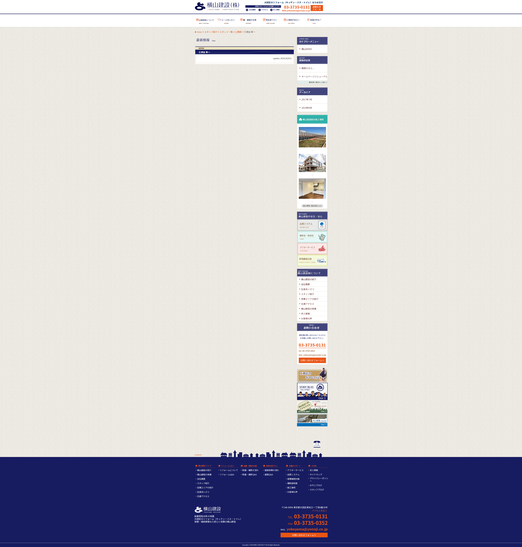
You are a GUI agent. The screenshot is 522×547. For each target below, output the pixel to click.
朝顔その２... (308, 68)
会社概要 (305, 284)
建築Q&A (269, 474)
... (312, 150)
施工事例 (291, 487)
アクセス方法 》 (320, 510)
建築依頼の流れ (272, 470)
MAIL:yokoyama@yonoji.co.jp (296, 10)
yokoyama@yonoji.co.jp (307, 528)
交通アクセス (307, 303)
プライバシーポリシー (319, 479)
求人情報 (305, 313)
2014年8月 (307, 107)
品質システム (293, 474)
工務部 (238, 31)
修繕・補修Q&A (249, 474)
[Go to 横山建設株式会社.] (198, 32)
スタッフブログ (317, 489)
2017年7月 (307, 99)
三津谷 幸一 (204, 52)
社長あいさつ (307, 289)
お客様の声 (306, 318)
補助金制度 (292, 483)
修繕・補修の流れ (250, 470)
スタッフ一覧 (226, 31)
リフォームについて (229, 470)
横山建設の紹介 (308, 279)
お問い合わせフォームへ (312, 360)
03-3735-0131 (297, 7)
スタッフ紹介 (210, 31)
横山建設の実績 (308, 308)
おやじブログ (316, 485)
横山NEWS (307, 49)
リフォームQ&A (227, 474)
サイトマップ (316, 474)
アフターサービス (295, 470)
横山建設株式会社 (217, 6)
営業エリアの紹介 (310, 298)
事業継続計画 (293, 479)
